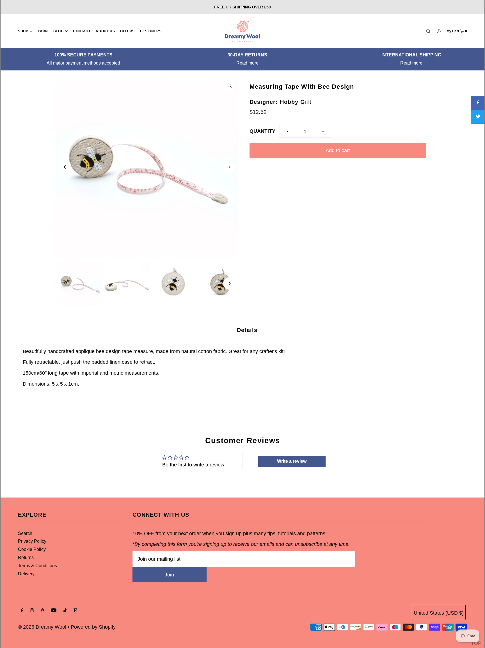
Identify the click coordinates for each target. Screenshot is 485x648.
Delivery (26, 573)
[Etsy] (75, 611)
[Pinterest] (42, 611)
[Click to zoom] (229, 85)
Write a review (291, 461)
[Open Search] (428, 31)
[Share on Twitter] (478, 117)
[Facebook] (22, 611)
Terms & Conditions (37, 565)
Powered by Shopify (93, 627)
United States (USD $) (439, 613)
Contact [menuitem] (81, 31)
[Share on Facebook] (478, 103)
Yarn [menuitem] (43, 31)
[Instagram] (32, 611)
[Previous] (65, 167)
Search (25, 533)
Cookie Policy (32, 549)
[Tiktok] (65, 611)
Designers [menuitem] (150, 31)
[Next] (229, 167)
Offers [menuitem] (127, 31)
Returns (26, 557)
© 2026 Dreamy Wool (42, 627)
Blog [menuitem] (58, 31)
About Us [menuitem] (105, 31)
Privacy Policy (32, 541)
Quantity (262, 131)
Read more (245, 63)
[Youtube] (53, 611)
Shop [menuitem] (23, 31)
